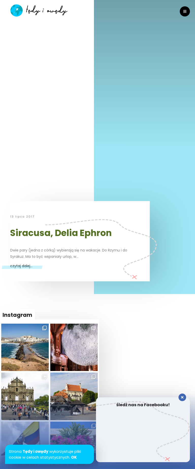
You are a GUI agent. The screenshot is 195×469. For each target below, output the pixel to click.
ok (74, 457)
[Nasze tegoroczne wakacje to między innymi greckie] (25, 347)
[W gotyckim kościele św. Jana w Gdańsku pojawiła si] (74, 347)
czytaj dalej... (21, 265)
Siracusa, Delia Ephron (61, 233)
